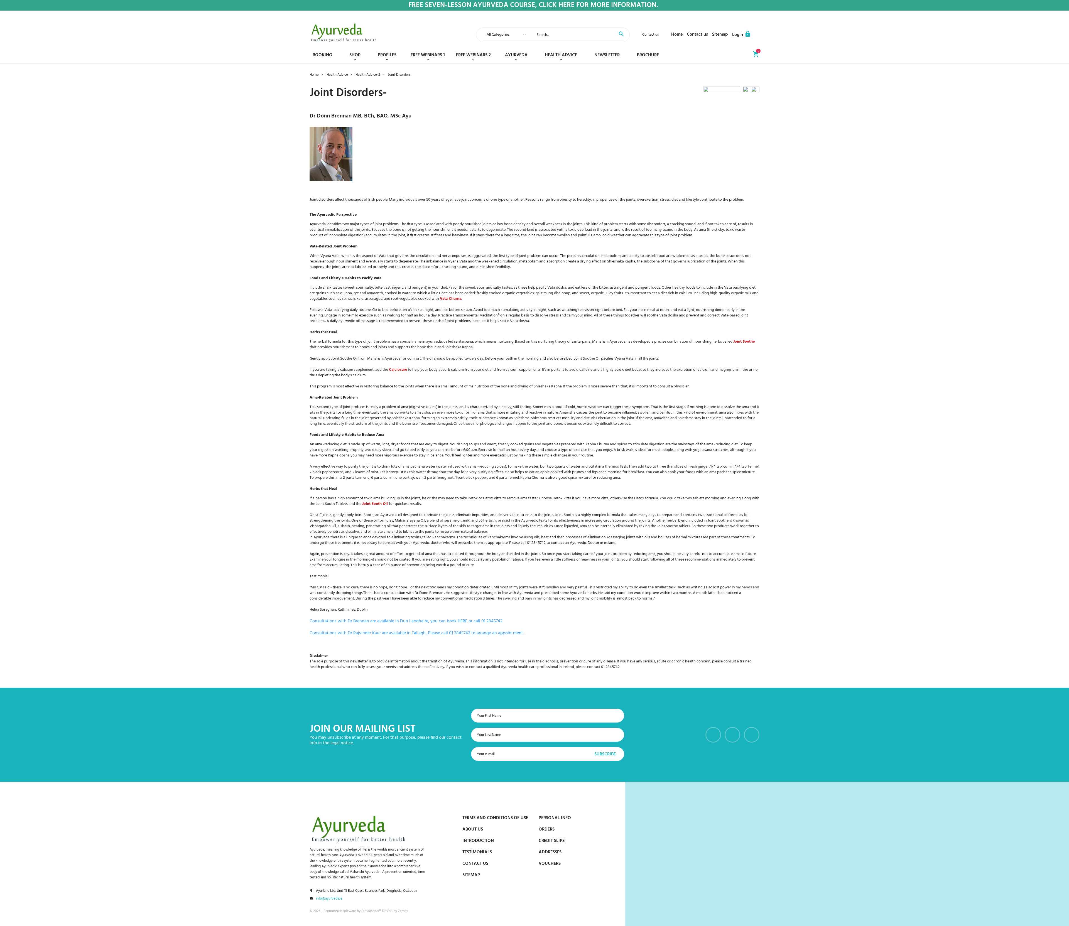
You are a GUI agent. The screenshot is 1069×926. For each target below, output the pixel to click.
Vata (382, 256)
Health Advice (561, 55)
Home (677, 34)
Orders (547, 829)
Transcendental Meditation (475, 315)
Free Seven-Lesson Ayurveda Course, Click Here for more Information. (533, 5)
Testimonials (477, 852)
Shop (355, 55)
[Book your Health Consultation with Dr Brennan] (723, 92)
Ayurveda (516, 55)
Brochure (648, 55)
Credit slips (552, 840)
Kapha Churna (532, 478)
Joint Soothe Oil (344, 358)
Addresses (550, 852)
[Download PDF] (747, 92)
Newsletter (607, 55)
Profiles (387, 55)
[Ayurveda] (343, 32)
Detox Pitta (492, 498)
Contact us (650, 35)
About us (472, 829)
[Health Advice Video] (755, 92)
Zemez (403, 911)
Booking (322, 55)
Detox (473, 498)
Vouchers (550, 863)
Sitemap (720, 34)
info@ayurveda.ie (329, 898)
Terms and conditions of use (495, 818)
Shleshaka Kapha (621, 261)
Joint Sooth (364, 515)
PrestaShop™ (371, 911)
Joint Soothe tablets (673, 526)
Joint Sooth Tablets (332, 504)
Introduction (478, 840)
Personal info (555, 818)
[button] (741, 35)
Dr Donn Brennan (331, 116)
